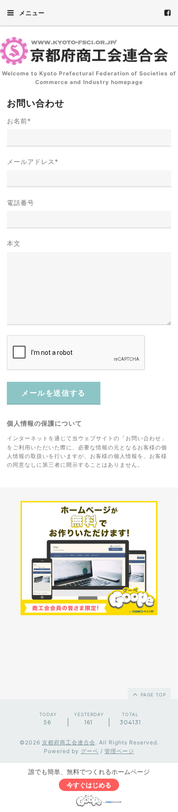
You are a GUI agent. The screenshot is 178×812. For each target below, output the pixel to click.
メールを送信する (53, 393)
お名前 (19, 121)
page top (152, 694)
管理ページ (119, 751)
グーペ (90, 751)
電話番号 (20, 202)
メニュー (31, 12)
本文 (14, 243)
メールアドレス (32, 161)
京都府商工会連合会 (68, 742)
